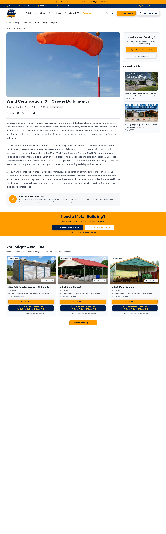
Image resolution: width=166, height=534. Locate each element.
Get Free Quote (150, 13)
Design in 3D (128, 13)
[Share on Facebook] (18, 113)
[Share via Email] (29, 113)
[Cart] (113, 13)
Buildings (30, 13)
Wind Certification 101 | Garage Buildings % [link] (40, 23)
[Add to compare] (52, 258)
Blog (17, 23)
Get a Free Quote (141, 56)
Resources (87, 13)
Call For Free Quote (151, 6)
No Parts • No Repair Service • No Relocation (83, 232)
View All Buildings (81, 323)
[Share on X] (23, 113)
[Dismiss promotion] (163, 2)
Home (8, 23)
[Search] (106, 13)
